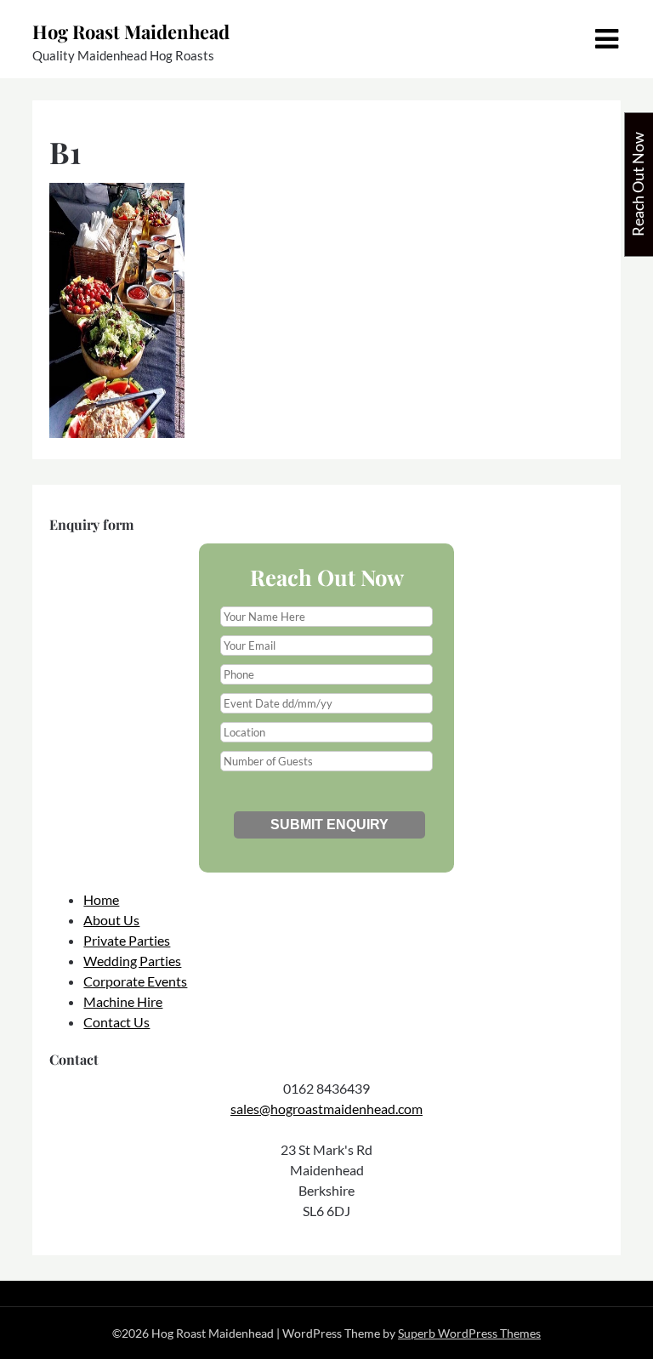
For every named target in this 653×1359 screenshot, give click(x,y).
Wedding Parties (132, 960)
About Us (111, 920)
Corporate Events (135, 981)
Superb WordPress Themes (469, 1333)
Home (101, 899)
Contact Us (116, 1022)
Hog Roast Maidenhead (131, 31)
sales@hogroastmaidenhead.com (326, 1108)
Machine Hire (122, 1001)
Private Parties (126, 940)
